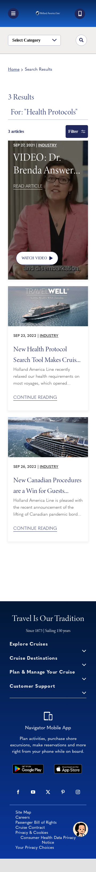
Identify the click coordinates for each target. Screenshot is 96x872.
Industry (47, 146)
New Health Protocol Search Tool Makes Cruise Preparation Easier (46, 354)
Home (13, 69)
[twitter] (48, 792)
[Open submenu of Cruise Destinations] (84, 664)
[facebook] (18, 792)
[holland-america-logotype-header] (48, 13)
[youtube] (33, 792)
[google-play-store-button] (28, 766)
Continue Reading (35, 398)
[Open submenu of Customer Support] (84, 692)
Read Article (27, 186)
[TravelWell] (48, 288)
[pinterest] (63, 792)
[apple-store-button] (68, 766)
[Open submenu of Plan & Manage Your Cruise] (84, 678)
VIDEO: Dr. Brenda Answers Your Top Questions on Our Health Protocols (45, 163)
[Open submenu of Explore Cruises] (84, 650)
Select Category (26, 40)
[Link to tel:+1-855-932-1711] (80, 14)
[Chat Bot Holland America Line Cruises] (81, 829)
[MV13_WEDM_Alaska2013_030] (48, 419)
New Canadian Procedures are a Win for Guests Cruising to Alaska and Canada (47, 485)
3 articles (16, 131)
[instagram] (78, 792)
